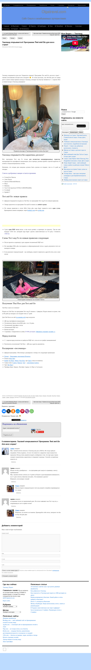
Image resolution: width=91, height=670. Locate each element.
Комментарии (74, 132)
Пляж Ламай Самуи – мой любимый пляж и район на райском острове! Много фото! (76, 165)
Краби (6, 360)
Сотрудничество (18, 5)
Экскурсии (71, 5)
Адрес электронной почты (11, 428)
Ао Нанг (11, 360)
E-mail (3, 559)
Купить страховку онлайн (10, 637)
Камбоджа (42, 26)
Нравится (23, 420)
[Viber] (27, 411)
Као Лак (12, 358)
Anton (12, 448)
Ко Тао (29, 395)
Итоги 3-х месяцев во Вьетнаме (40, 601)
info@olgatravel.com (8, 598)
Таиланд (7, 29)
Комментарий (5, 533)
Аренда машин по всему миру (12, 639)
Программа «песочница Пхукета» (20, 356)
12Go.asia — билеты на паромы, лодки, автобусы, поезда (20, 635)
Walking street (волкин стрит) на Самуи (75, 180)
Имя (3, 553)
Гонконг (24, 26)
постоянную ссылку (30, 397)
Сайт (3, 564)
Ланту (30, 360)
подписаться (56, 570)
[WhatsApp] (32, 411)
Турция (15, 29)
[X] (8, 411)
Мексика (69, 26)
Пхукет (6, 356)
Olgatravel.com (54, 11)
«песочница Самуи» (33, 363)
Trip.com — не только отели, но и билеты (15, 629)
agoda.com (41, 210)
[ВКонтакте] (4, 411)
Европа (33, 26)
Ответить (13, 461)
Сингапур (78, 26)
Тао (24, 363)
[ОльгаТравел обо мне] (78, 15)
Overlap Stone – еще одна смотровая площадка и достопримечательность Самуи (75, 175)
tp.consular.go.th (21, 317)
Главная (6, 26)
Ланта (40, 395)
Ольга (20, 47)
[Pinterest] (22, 411)
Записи (4, 38)
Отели (52, 5)
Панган (19, 363)
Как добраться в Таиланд (38, 591)
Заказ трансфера (8, 641)
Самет (4, 397)
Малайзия (59, 26)
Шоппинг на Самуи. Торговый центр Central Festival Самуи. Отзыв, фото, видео (75, 137)
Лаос (51, 26)
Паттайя (49, 395)
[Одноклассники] (13, 411)
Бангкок (20, 38)
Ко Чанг (10, 365)
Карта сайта (6, 601)
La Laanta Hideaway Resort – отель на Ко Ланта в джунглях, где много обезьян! (15, 34)
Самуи (15, 363)
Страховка (61, 5)
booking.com (31, 210)
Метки (81, 132)
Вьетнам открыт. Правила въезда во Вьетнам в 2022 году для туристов (47, 34)
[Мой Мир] (18, 411)
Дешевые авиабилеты (9, 618)
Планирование (31, 5)
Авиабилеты (43, 5)
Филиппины (25, 29)
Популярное (65, 132)
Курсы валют (82, 5)
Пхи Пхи (22, 360)
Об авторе (7, 5)
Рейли (17, 360)
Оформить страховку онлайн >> (45, 331)
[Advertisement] (17, 60)
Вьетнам (16, 26)
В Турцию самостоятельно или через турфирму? (45, 608)
